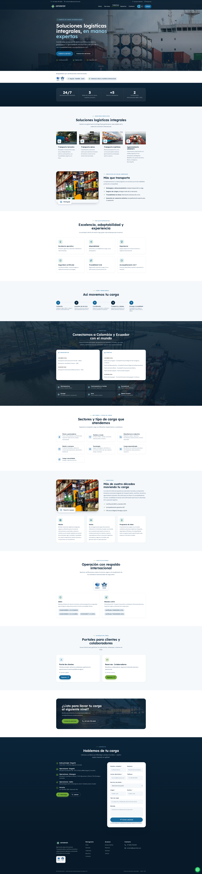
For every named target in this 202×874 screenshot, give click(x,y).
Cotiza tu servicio (65, 53)
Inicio (100, 6)
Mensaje (112, 806)
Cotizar (148, 6)
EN (142, 6)
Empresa (129, 766)
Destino (129, 790)
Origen (112, 790)
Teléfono (129, 774)
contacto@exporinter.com (73, 1)
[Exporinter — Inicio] (58, 6)
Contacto (131, 6)
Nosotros (123, 6)
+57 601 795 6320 (90, 721)
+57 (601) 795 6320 (57, 1)
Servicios (107, 6)
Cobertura (115, 5)
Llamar (76, 794)
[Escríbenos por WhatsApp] (197, 869)
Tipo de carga (114, 798)
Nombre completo (116, 766)
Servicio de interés (116, 782)
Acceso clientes (109, 845)
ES (138, 6)
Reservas (107, 848)
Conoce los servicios (84, 53)
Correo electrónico (116, 774)
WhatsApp (63, 794)
